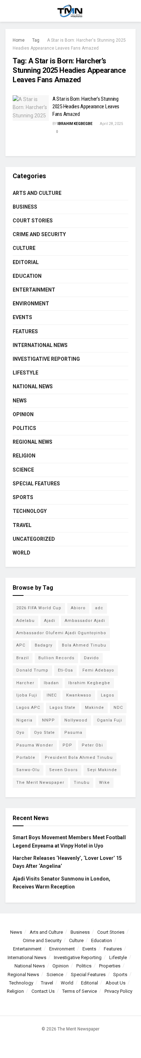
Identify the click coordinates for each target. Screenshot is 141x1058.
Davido (91, 658)
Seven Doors (63, 770)
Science (23, 470)
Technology (30, 511)
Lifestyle (25, 373)
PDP (67, 745)
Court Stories (33, 220)
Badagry (43, 645)
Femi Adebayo (98, 670)
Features (25, 331)
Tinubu (82, 782)
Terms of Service (79, 991)
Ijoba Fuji (26, 695)
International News (40, 345)
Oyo (20, 732)
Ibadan (51, 683)
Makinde (94, 707)
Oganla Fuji (109, 720)
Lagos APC (28, 707)
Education (27, 276)
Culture (24, 248)
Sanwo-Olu (28, 770)
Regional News (32, 442)
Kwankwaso (78, 695)
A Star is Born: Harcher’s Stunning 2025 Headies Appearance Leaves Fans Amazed (85, 106)
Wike (104, 782)
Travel (22, 525)
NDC (118, 707)
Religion (24, 456)
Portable (25, 757)
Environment (31, 303)
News (20, 400)
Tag (35, 40)
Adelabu (25, 620)
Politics (24, 428)
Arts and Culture (37, 193)
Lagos (107, 695)
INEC (52, 695)
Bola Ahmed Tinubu (84, 645)
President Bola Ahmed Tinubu (79, 757)
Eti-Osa (65, 670)
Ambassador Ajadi (85, 620)
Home (19, 40)
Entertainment (34, 290)
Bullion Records (56, 658)
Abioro (78, 608)
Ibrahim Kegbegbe (75, 124)
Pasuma (73, 732)
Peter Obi (92, 745)
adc (99, 608)
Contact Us (43, 991)
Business (25, 207)
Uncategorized (34, 539)
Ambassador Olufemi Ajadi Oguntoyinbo (61, 633)
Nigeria (24, 720)
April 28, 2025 (111, 124)
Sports (23, 497)
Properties (109, 966)
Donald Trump (32, 670)
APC (20, 645)
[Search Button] (132, 11)
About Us (115, 983)
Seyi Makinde (102, 770)
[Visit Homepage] (70, 11)
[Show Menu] (8, 11)
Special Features (36, 483)
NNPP (48, 720)
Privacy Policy (118, 991)
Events (22, 317)
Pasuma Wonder (34, 745)
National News (33, 386)
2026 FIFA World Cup (38, 608)
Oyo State (44, 732)
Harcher (25, 683)
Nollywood (75, 720)
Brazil (22, 658)
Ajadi (49, 620)
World (21, 553)
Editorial (26, 262)
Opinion (23, 414)
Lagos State (63, 707)
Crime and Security (39, 234)
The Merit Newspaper (40, 782)
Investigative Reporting (46, 359)
